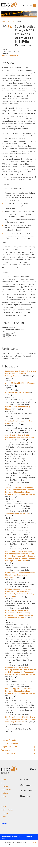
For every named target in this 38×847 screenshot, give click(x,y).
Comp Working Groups (10, 753)
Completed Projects (9, 743)
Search (25, 780)
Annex (19, 22)
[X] (36, 769)
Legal (3, 807)
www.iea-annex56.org (10, 55)
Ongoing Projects (8, 740)
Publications (6, 790)
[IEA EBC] (9, 5)
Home (3, 22)
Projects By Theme (9, 747)
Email (3, 339)
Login (35, 842)
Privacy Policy (7, 810)
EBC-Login (26, 785)
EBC (3, 783)
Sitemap (4, 813)
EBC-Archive (27, 791)
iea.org (4, 823)
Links (3, 817)
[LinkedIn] (31, 769)
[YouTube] (33, 769)
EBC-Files (26, 796)
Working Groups (7, 750)
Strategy (4, 786)
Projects (11, 22)
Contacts (4, 796)
